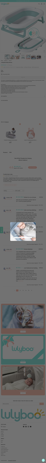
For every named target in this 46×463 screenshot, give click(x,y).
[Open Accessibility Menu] (43, 460)
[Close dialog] (35, 222)
